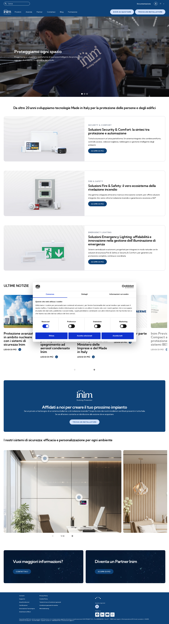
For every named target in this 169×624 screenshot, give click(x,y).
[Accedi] (156, 4)
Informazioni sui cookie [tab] (118, 294)
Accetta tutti (117, 336)
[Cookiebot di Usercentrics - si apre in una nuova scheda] (124, 286)
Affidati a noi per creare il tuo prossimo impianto (84, 407)
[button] (144, 4)
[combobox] (17, 4)
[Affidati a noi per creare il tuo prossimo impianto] (84, 396)
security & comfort (100, 125)
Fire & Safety (95, 181)
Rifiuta (51, 336)
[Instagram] (112, 615)
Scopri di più (23, 62)
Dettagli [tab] (84, 294)
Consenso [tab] (50, 294)
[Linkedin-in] (102, 615)
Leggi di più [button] (12, 349)
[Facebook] (97, 615)
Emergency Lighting (100, 232)
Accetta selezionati (84, 336)
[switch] (71, 326)
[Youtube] (107, 615)
